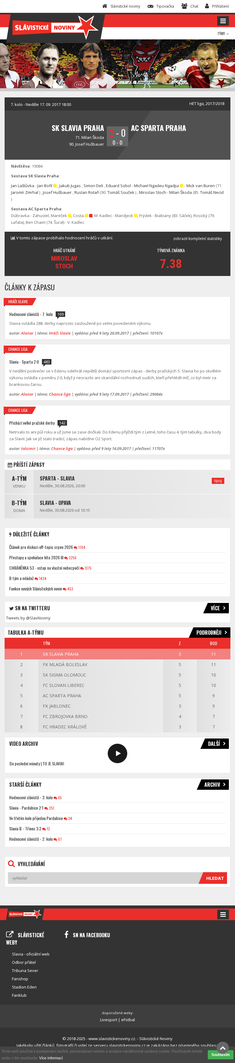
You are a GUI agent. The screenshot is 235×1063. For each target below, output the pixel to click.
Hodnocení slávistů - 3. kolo (31, 797)
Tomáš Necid (212, 192)
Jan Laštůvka (22, 185)
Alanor (27, 333)
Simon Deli (93, 185)
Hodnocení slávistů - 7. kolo (31, 314)
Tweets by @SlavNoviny (28, 618)
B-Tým (19, 503)
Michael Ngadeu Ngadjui (156, 185)
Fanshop (20, 978)
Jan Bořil (44, 185)
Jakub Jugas (70, 185)
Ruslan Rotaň (86, 192)
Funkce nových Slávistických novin (35, 588)
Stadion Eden (24, 987)
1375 (87, 568)
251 (51, 808)
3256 (72, 557)
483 (46, 362)
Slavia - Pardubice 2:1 (26, 807)
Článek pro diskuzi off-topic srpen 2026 (41, 547)
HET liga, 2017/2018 (206, 103)
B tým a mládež (21, 578)
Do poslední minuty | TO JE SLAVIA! (36, 763)
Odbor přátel (24, 962)
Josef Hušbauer (89, 144)
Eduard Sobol (118, 185)
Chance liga (18, 349)
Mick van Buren (200, 185)
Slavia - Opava (55, 502)
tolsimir (28, 448)
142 (62, 423)
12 (48, 828)
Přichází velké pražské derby (31, 422)
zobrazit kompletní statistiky (197, 238)
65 (59, 797)
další (214, 743)
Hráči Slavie (18, 301)
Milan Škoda (92, 137)
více (215, 608)
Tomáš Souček (120, 192)
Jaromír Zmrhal (24, 192)
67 (59, 839)
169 (60, 314)
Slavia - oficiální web (31, 954)
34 (69, 818)
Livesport (108, 1019)
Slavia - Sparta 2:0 (24, 361)
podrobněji (209, 632)
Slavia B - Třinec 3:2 (25, 828)
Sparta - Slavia (57, 478)
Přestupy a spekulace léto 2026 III (36, 557)
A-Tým (19, 478)
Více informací (51, 1058)
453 (69, 588)
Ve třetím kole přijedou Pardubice (36, 818)
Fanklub (19, 995)
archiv (212, 784)
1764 (81, 547)
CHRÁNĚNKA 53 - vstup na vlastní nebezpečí (44, 567)
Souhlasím (220, 1055)
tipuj (218, 480)
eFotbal (128, 1019)
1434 (42, 578)
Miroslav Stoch (152, 192)
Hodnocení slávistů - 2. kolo (31, 839)
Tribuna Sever (25, 970)
